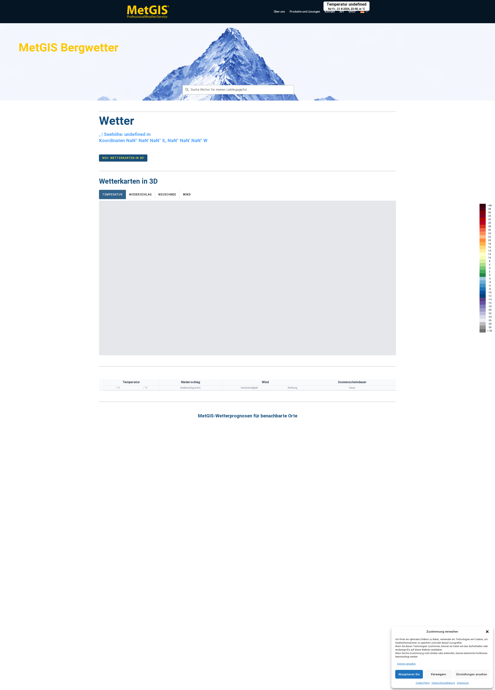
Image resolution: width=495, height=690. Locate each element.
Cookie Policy (423, 683)
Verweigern (438, 674)
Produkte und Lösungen (305, 11)
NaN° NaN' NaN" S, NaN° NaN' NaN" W (166, 140)
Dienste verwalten (406, 664)
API (342, 11)
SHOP (352, 11)
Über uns (279, 11)
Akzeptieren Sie (409, 674)
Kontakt (330, 11)
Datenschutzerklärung (443, 683)
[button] (487, 632)
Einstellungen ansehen (471, 674)
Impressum (463, 683)
